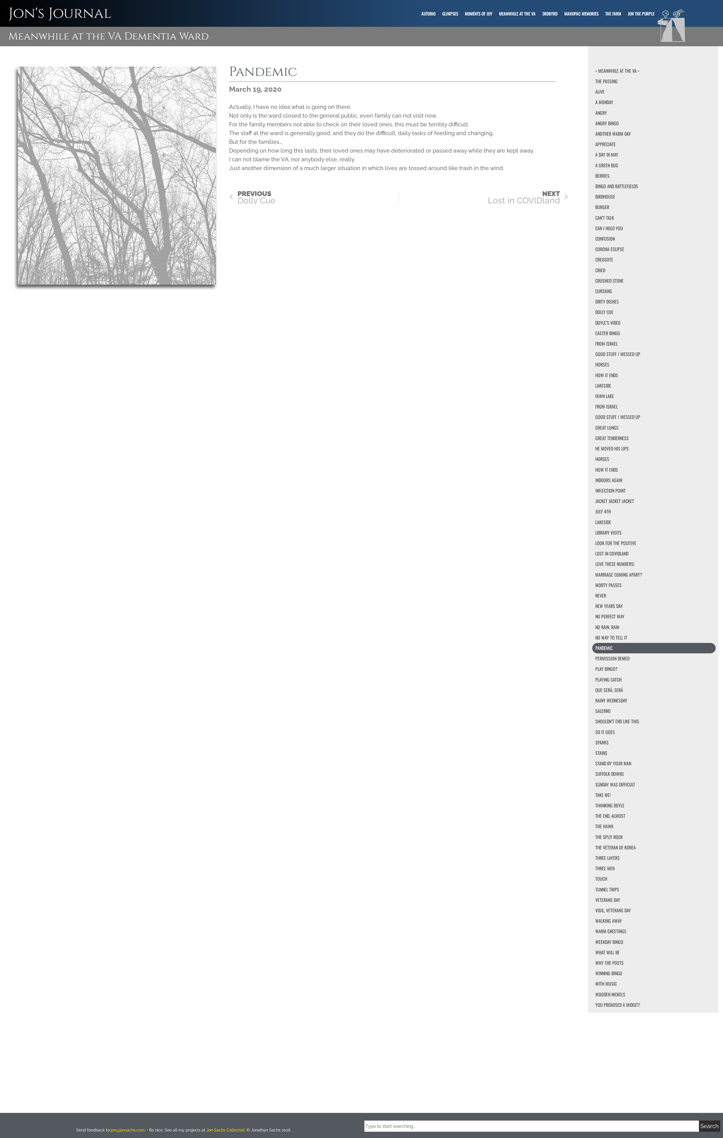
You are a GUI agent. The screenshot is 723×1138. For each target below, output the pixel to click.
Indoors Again (608, 480)
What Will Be (607, 952)
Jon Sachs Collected (225, 1130)
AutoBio (428, 13)
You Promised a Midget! (617, 1004)
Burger (602, 207)
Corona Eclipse (609, 249)
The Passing (606, 81)
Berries (602, 175)
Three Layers (607, 857)
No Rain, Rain (607, 627)
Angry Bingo (607, 123)
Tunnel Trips (607, 889)
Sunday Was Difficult (615, 784)
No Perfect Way (609, 616)
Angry (601, 112)
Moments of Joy (478, 13)
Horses (602, 364)
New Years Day (609, 606)
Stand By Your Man (613, 763)
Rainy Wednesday (611, 700)
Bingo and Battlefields (616, 186)
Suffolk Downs (609, 773)
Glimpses (450, 13)
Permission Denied (612, 658)
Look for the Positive (615, 543)
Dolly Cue (604, 312)
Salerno (603, 711)
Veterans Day (607, 900)
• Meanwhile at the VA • (617, 70)
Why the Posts (609, 962)
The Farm (613, 13)
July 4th (603, 511)
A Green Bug (606, 165)
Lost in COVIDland (611, 553)
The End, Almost (610, 815)
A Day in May (606, 154)
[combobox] (531, 1126)
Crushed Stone (609, 280)
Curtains (603, 291)
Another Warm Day (613, 133)
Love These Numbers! (614, 564)
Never (600, 595)
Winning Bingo (608, 973)
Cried (600, 270)
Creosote (604, 259)
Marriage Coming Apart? (618, 574)
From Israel (606, 343)
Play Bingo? (606, 668)
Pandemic (604, 648)
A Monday (604, 102)
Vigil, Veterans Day (613, 910)
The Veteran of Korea (615, 847)
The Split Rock (609, 837)
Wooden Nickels (610, 994)
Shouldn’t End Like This (617, 721)
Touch (601, 878)
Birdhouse (605, 196)
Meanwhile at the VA (517, 13)
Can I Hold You (609, 228)
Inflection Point (610, 490)
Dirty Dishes (607, 301)
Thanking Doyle (609, 805)
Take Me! (603, 795)
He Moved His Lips (612, 448)
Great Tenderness (612, 438)
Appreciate (605, 144)
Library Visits (608, 532)
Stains (601, 753)
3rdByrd (550, 13)
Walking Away (608, 920)
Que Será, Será (609, 690)
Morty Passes (608, 585)
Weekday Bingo (609, 942)
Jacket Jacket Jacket (614, 501)
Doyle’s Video (607, 322)
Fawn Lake (604, 396)
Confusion (605, 238)
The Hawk (604, 826)
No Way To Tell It (611, 637)
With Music (606, 983)
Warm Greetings (610, 931)
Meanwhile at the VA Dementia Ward (108, 36)
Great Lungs (607, 427)
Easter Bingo (607, 333)
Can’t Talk (604, 217)
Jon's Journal (59, 13)
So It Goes (605, 732)
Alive (600, 91)
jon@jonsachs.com (128, 1130)
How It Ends (606, 375)
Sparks (602, 742)
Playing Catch (608, 679)
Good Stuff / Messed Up (617, 354)
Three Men (605, 868)
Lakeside (603, 385)
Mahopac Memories (581, 13)
